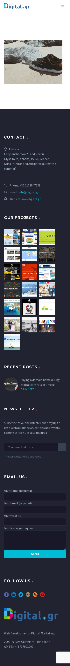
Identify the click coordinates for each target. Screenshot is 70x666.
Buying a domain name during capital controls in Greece (40, 382)
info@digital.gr (28, 192)
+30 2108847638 (29, 185)
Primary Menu (62, 6)
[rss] (35, 596)
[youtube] (42, 596)
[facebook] (6, 596)
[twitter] (20, 596)
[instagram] (28, 596)
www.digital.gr (31, 199)
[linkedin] (13, 596)
